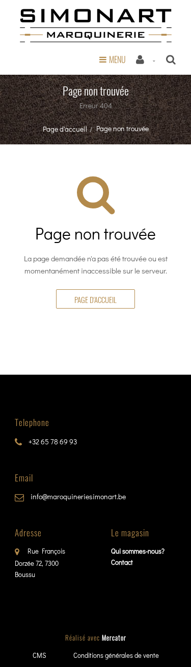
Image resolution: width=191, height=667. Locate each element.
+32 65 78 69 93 (52, 441)
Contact (122, 562)
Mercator (114, 637)
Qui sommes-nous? (138, 551)
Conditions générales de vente (116, 655)
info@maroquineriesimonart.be (77, 496)
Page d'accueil (65, 129)
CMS (39, 655)
